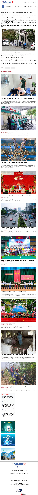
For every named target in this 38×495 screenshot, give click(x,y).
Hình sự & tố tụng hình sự (28, 6)
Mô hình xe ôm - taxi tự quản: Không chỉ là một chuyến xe (13, 131)
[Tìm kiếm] (28, 2)
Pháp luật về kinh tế (18, 6)
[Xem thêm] (35, 6)
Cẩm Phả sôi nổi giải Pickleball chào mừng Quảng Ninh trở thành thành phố (17, 260)
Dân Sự (2, 197)
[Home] (3, 6)
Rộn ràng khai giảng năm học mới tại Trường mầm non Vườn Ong (8, 410)
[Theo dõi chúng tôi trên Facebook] (31, 2)
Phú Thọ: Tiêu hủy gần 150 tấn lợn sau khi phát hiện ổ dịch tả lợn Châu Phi (17, 354)
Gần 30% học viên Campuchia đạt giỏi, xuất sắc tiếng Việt (13, 291)
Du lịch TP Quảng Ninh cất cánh (8, 323)
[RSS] (20, 467)
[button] (35, 2)
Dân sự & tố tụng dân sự (5, 9)
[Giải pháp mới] (23, 494)
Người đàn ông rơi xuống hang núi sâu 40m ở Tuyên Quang (13, 386)
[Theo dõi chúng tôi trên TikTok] (33, 2)
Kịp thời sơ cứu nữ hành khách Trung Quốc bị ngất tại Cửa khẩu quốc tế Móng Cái (18, 98)
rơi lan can (13, 67)
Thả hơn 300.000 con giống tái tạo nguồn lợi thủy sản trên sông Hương (8, 405)
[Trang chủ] (19, 464)
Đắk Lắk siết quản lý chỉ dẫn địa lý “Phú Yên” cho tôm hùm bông (14, 162)
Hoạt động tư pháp (9, 6)
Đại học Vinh (7, 67)
